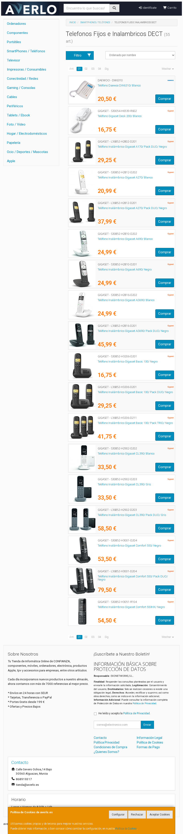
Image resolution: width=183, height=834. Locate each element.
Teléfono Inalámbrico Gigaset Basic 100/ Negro (128, 361)
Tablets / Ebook (18, 115)
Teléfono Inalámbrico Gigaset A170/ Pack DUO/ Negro (132, 146)
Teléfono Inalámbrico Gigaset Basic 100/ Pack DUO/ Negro (135, 392)
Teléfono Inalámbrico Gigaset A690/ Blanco (125, 239)
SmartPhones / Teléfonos (26, 51)
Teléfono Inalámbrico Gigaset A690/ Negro (125, 269)
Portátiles (14, 42)
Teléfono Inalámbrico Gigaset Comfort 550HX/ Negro (131, 607)
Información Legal (149, 738)
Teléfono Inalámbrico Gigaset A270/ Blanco (125, 177)
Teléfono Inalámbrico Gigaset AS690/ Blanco (126, 300)
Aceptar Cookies (160, 814)
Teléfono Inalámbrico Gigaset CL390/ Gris (124, 484)
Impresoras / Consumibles (26, 69)
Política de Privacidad (144, 703)
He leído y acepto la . (124, 713)
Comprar (164, 99)
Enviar (147, 724)
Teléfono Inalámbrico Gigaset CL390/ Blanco (126, 453)
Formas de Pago (148, 747)
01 (79, 68)
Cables (12, 97)
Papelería (13, 143)
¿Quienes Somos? (106, 752)
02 (86, 68)
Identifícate (149, 7)
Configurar (118, 814)
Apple (11, 161)
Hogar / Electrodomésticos (27, 134)
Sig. (107, 68)
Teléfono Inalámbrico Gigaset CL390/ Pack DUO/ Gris (132, 515)
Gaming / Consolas (21, 88)
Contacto (100, 738)
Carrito (171, 7)
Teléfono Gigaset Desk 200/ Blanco (119, 116)
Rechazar (137, 814)
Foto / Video (16, 124)
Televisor (13, 60)
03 (92, 68)
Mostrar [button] (167, 68)
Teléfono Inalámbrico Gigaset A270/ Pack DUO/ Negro (132, 208)
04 (99, 68)
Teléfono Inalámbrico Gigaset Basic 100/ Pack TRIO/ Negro (135, 423)
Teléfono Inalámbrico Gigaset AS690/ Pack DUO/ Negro (133, 331)
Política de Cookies (126, 828)
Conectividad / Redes (22, 79)
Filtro (77, 55)
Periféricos (15, 106)
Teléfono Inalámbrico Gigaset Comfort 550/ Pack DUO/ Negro (133, 578)
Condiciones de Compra (110, 747)
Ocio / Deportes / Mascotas (27, 152)
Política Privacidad (106, 742)
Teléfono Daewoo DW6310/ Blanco (119, 85)
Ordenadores (16, 24)
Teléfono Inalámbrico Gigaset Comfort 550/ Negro (129, 545)
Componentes (17, 33)
